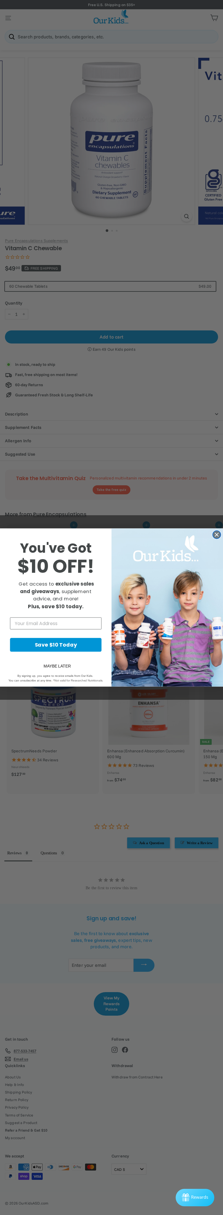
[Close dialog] (217, 535)
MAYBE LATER (57, 666)
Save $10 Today (56, 644)
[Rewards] (195, 1197)
